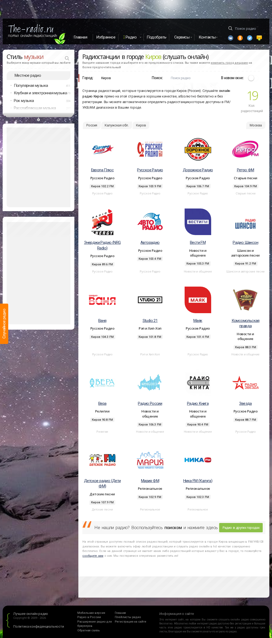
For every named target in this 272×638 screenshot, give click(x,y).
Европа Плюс (102, 170)
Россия (91, 125)
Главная (80, 37)
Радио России (150, 403)
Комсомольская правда (246, 323)
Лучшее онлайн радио (30, 614)
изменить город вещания (229, 63)
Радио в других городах (241, 528)
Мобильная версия (91, 613)
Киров (141, 125)
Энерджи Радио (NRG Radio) (102, 245)
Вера (102, 403)
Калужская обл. (117, 125)
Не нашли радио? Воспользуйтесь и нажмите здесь (156, 527)
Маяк (197, 320)
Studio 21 (150, 320)
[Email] (259, 38)
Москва (256, 125)
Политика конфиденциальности (38, 626)
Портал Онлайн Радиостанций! (32, 36)
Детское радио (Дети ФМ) (102, 483)
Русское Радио (150, 170)
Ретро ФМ (245, 170)
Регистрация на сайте (130, 621)
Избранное (106, 37)
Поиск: (157, 78)
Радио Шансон (245, 242)
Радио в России (89, 617)
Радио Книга (198, 403)
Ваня (102, 320)
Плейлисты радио (128, 617)
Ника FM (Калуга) (197, 480)
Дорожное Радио (198, 170)
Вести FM (198, 242)
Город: (87, 78)
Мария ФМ (150, 480)
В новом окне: (232, 78)
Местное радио (28, 75)
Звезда (245, 403)
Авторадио (150, 242)
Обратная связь (88, 630)
